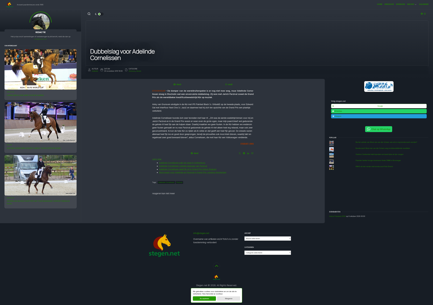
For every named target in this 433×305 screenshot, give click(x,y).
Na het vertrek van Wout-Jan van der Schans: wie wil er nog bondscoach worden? (386, 142)
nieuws (410, 4)
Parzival (179, 182)
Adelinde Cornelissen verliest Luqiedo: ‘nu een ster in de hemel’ (34, 148)
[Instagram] (425, 14)
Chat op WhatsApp (380, 129)
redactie (95, 71)
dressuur (389, 4)
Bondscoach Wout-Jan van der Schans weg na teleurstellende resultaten (383, 148)
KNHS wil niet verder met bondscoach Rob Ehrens (374, 166)
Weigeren (228, 298)
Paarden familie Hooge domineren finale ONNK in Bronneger (378, 160)
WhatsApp (338, 111)
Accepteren (204, 298)
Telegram (338, 116)
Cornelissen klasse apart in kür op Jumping (25, 95)
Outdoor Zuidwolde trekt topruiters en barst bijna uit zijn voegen (379, 154)
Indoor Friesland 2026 (337, 216)
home (379, 4)
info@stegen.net (40, 39)
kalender (423, 4)
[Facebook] (422, 14)
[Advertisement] (378, 190)
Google (380, 106)
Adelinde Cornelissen (166, 182)
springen (400, 4)
